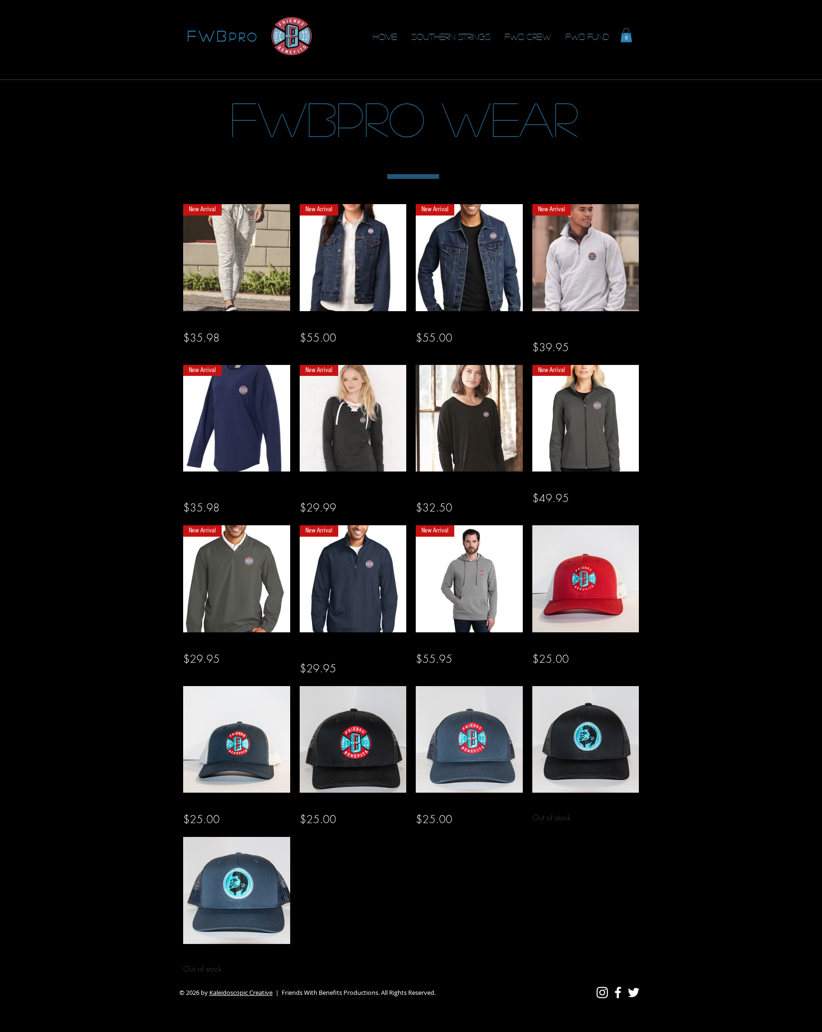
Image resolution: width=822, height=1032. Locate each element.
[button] (626, 35)
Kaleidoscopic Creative (241, 992)
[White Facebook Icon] (618, 992)
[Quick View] (469, 418)
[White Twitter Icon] (633, 992)
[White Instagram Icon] (602, 992)
